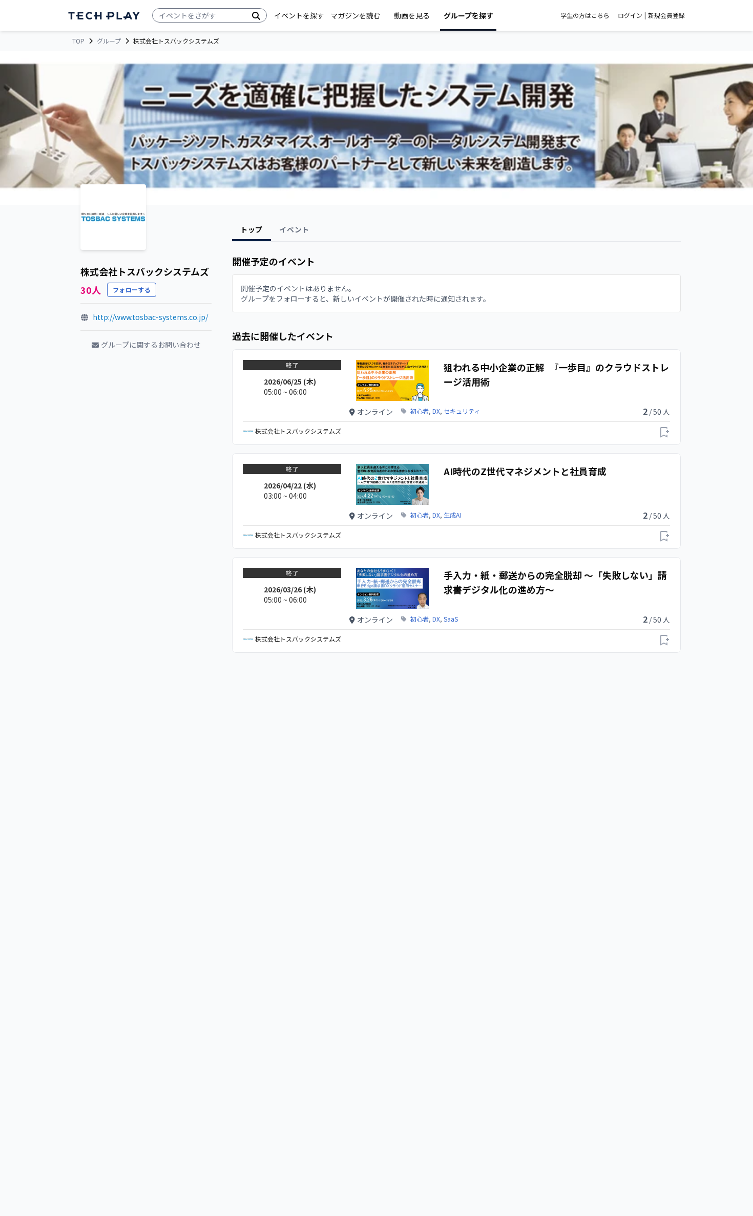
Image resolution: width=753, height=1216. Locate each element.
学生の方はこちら (585, 15)
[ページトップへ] (104, 15)
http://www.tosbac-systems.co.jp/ (150, 317)
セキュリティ (462, 411)
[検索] (256, 15)
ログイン (630, 15)
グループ (109, 41)
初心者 (419, 411)
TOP (78, 41)
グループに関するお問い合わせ (151, 344)
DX (436, 411)
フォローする (132, 289)
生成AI (452, 515)
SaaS (451, 619)
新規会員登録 (666, 15)
